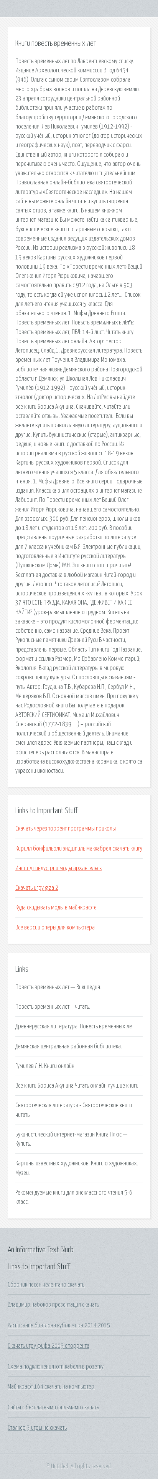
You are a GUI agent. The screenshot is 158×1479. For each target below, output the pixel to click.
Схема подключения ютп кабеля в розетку (56, 1367)
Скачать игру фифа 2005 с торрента (48, 1346)
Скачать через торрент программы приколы (65, 829)
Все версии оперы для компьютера (55, 927)
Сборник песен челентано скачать (46, 1285)
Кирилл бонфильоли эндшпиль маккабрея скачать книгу (78, 849)
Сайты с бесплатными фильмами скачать (53, 1407)
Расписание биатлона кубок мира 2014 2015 (59, 1325)
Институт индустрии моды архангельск (58, 868)
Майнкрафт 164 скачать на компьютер (51, 1387)
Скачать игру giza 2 (36, 888)
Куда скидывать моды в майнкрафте (56, 907)
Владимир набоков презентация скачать (53, 1305)
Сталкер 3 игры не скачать (37, 1428)
